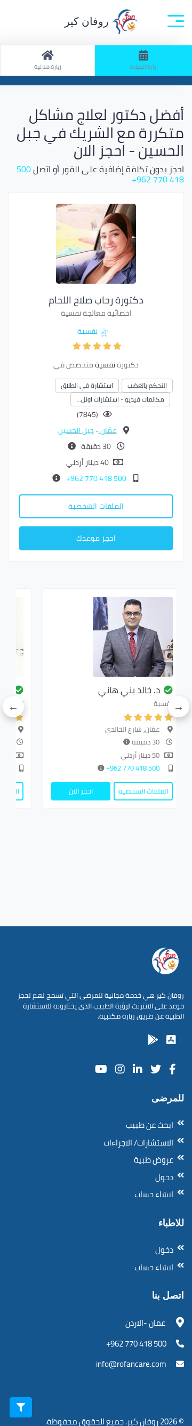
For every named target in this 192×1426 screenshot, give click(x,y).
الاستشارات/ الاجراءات (138, 1142)
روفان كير (88, 21)
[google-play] (153, 1040)
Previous (178, 706)
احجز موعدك (96, 538)
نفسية (87, 331)
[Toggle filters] (21, 1407)
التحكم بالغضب (147, 385)
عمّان (108, 430)
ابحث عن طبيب (149, 1125)
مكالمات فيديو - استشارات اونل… (120, 399)
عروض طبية (153, 1159)
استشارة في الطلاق (87, 385)
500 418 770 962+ (95, 478)
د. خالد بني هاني (129, 690)
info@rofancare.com (131, 1364)
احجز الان (81, 790)
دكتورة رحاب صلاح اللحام (96, 300)
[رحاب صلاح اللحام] (96, 242)
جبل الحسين (76, 430)
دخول (164, 1177)
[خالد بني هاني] (112, 637)
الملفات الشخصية (96, 506)
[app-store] (171, 1040)
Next (13, 706)
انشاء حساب (153, 1194)
